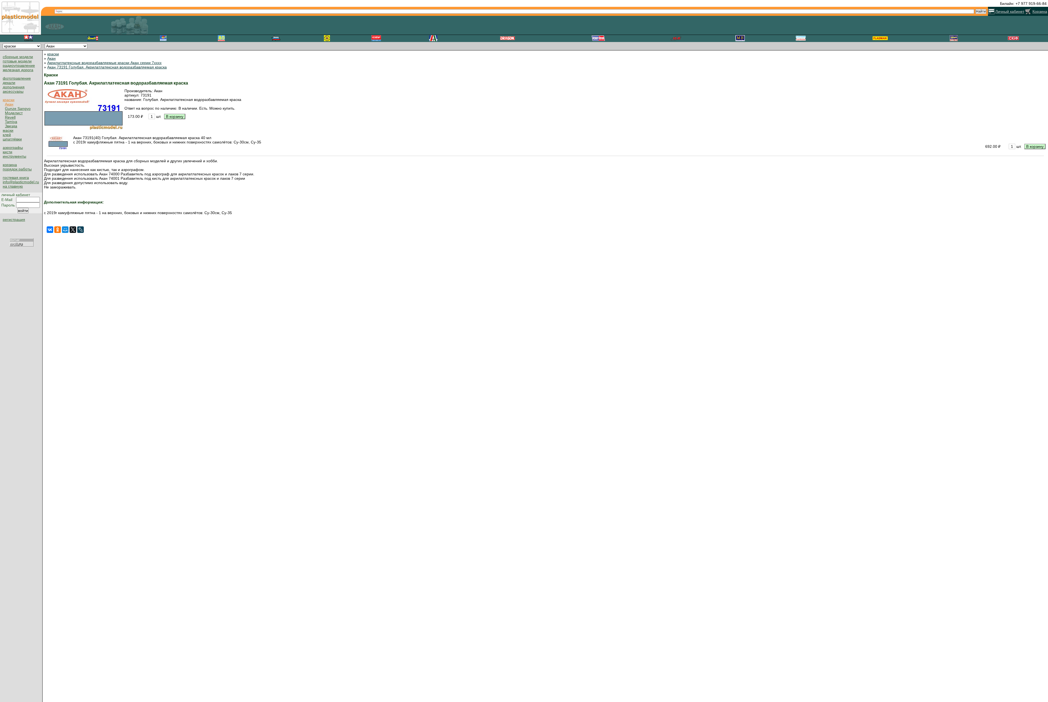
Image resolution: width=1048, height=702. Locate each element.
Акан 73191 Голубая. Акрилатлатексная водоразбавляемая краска (107, 67)
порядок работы (17, 169)
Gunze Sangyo (18, 108)
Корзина (1039, 11)
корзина (10, 165)
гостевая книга (16, 177)
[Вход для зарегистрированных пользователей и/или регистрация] (991, 11)
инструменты (14, 156)
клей (7, 135)
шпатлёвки (12, 139)
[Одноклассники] (57, 229)
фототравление (17, 78)
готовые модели (17, 61)
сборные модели (18, 57)
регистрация (14, 219)
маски (8, 130)
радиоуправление (19, 65)
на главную (13, 186)
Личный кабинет (1009, 11)
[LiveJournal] (80, 229)
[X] (73, 229)
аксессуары (13, 91)
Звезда (11, 126)
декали (9, 82)
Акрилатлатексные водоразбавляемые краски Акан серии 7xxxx (104, 63)
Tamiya (11, 121)
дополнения (14, 87)
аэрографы (13, 147)
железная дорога (18, 70)
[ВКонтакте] (50, 229)
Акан (9, 104)
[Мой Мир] (65, 229)
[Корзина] (1028, 11)
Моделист (14, 113)
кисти (7, 152)
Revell (10, 117)
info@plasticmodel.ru (21, 182)
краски (8, 100)
